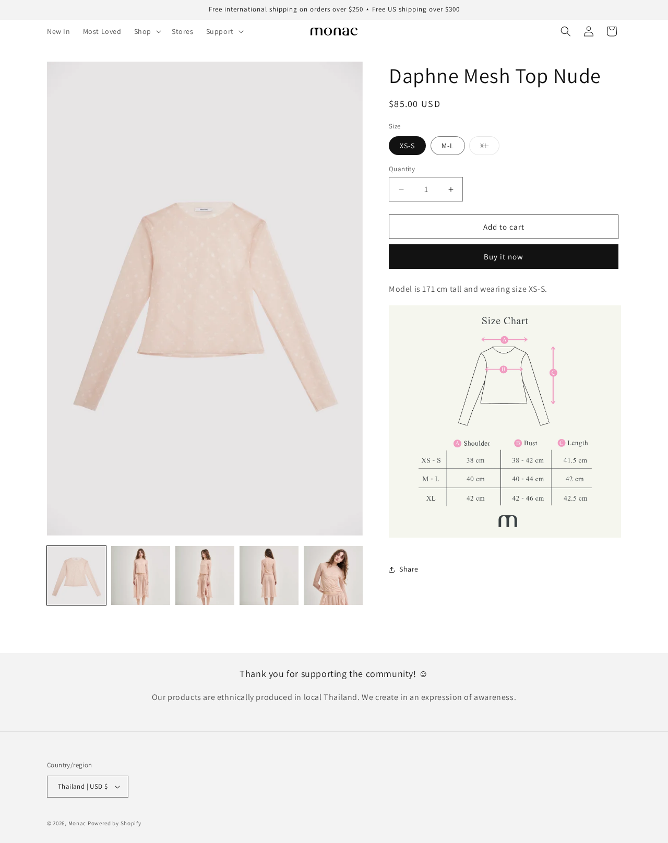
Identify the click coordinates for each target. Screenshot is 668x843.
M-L (448, 145)
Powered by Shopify (114, 823)
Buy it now (503, 257)
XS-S (407, 145)
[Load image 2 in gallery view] (140, 575)
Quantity (402, 168)
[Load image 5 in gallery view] (333, 575)
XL (489, 147)
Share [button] (409, 569)
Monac (77, 823)
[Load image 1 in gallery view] (76, 575)
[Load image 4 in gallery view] (269, 575)
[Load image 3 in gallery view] (204, 575)
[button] (146, 31)
